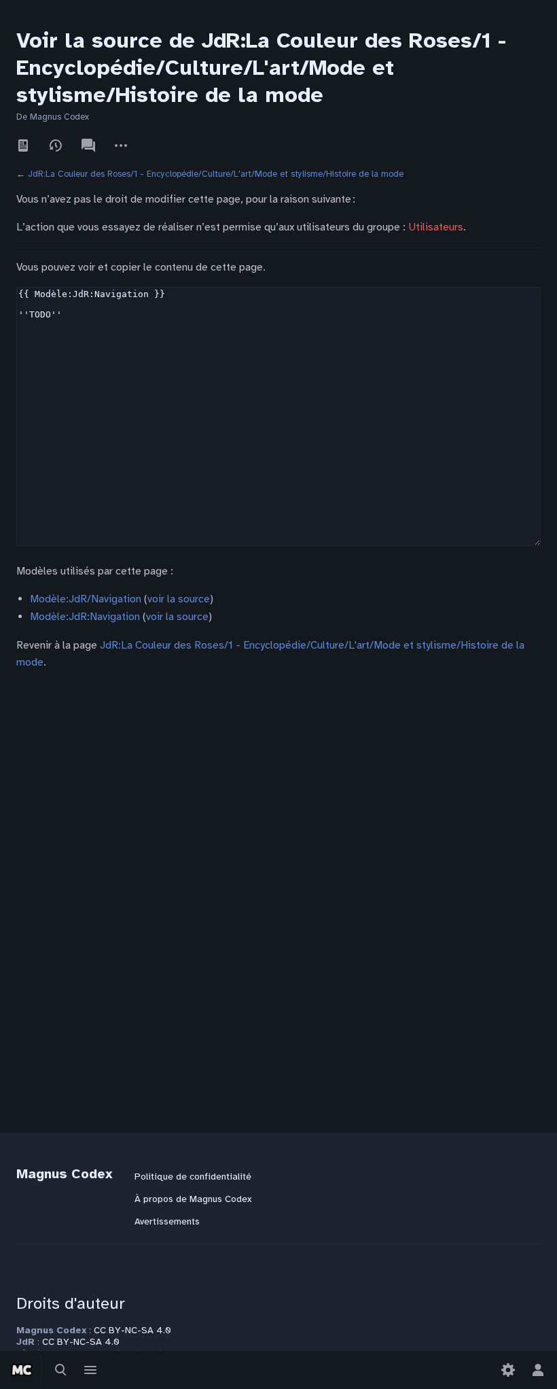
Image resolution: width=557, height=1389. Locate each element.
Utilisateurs (435, 227)
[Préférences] (508, 1370)
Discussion (88, 145)
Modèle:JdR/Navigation (85, 599)
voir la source (178, 599)
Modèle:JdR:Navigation (85, 616)
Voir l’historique (56, 145)
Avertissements (167, 1221)
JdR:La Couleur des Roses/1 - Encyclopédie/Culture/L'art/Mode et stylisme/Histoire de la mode (215, 174)
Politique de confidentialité (192, 1176)
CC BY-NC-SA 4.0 (132, 1330)
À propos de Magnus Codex (192, 1199)
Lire (23, 145)
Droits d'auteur (70, 1303)
